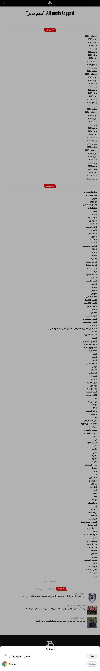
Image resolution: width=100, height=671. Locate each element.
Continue (92, 664)
